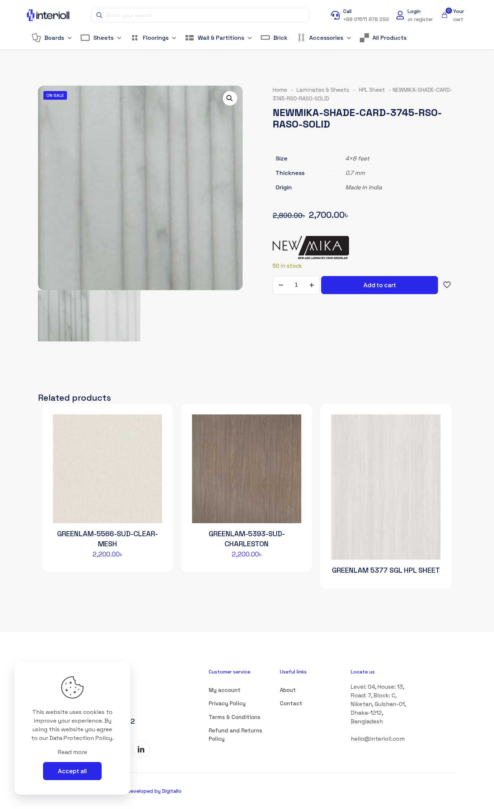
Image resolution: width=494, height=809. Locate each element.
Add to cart (379, 285)
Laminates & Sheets (323, 90)
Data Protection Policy (81, 738)
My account (224, 690)
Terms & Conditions (234, 717)
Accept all (72, 771)
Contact (291, 703)
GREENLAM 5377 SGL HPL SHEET (386, 570)
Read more (72, 752)
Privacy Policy (227, 703)
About (288, 690)
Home (280, 90)
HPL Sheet (372, 90)
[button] (230, 98)
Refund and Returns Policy (235, 734)
